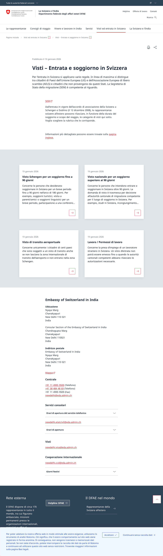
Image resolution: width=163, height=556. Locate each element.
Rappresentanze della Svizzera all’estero (98, 508)
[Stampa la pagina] (148, 47)
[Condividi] (155, 47)
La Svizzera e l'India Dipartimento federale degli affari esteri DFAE (62, 12)
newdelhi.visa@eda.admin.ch (61, 447)
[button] (16, 28)
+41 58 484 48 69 (54, 388)
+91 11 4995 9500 (54, 385)
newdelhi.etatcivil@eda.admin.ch (63, 422)
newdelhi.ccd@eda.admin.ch (60, 462)
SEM (47, 101)
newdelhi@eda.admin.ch (58, 395)
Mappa (49, 372)
